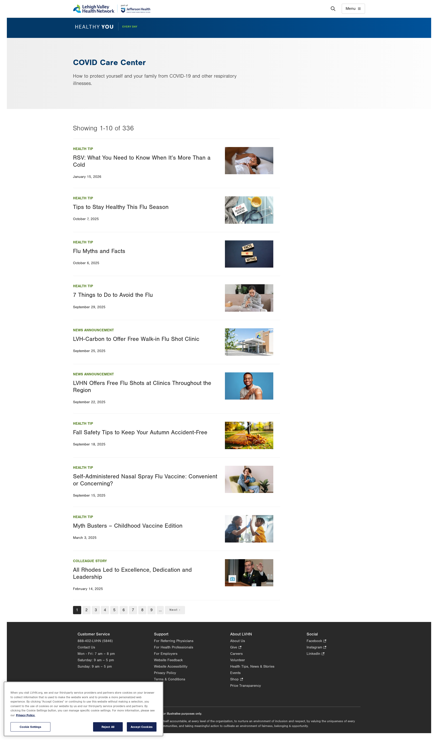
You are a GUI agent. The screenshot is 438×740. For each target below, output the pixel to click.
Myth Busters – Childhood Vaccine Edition (127, 525)
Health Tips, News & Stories (252, 666)
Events (235, 673)
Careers (236, 654)
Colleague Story (90, 561)
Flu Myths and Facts (99, 251)
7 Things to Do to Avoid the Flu (113, 295)
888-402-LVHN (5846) (95, 641)
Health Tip (83, 149)
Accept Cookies (142, 727)
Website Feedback (168, 660)
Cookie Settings (31, 727)
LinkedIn (315, 654)
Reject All (108, 727)
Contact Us (86, 647)
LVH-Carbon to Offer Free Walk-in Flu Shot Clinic (136, 339)
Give (235, 647)
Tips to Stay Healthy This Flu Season (121, 207)
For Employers (165, 654)
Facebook (316, 641)
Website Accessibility (171, 666)
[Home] (111, 9)
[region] (83, 709)
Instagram (316, 647)
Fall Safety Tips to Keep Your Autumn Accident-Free (140, 432)
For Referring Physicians (173, 641)
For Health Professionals (173, 647)
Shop (236, 679)
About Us (237, 641)
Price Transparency (245, 686)
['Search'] (333, 9)
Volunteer (237, 660)
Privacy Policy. (25, 715)
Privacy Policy (165, 673)
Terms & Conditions (169, 679)
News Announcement (93, 330)
